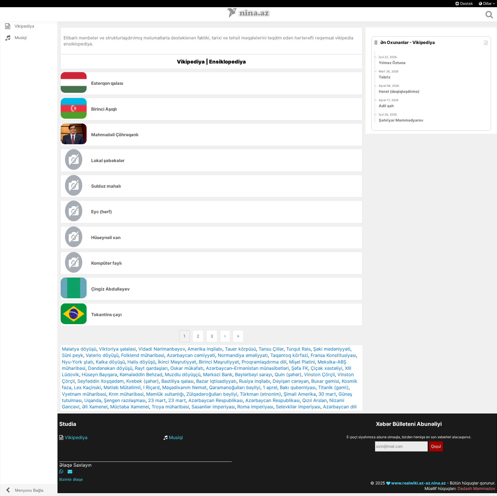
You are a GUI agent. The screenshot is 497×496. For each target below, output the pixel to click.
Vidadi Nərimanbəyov (161, 349)
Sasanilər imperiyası (213, 407)
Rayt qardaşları (151, 368)
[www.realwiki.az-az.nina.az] (248, 14)
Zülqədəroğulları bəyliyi (211, 394)
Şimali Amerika (300, 394)
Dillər (487, 3)
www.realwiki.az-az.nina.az (418, 482)
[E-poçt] (70, 471)
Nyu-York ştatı (77, 362)
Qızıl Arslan (314, 400)
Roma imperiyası (255, 407)
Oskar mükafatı (186, 368)
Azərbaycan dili (340, 407)
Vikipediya (76, 437)
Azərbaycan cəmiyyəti (191, 355)
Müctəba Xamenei (129, 407)
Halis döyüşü (141, 362)
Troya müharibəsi (170, 407)
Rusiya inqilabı (254, 381)
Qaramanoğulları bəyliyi (234, 387)
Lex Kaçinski (87, 387)
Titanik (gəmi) (333, 387)
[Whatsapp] (61, 471)
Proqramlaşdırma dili (264, 362)
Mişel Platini (302, 362)
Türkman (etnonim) (260, 394)
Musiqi (176, 437)
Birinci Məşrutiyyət (219, 362)
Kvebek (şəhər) (142, 381)
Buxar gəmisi (325, 381)
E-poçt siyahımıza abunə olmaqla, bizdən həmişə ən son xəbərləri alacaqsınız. (409, 437)
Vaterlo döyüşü (102, 355)
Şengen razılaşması (125, 400)
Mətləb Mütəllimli (122, 387)
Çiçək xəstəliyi (326, 368)
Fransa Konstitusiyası (333, 355)
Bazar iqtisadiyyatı (216, 381)
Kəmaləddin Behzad (141, 374)
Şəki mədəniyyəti (331, 349)
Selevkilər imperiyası (298, 407)
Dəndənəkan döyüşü (110, 368)
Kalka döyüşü (110, 362)
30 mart (327, 394)
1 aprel (270, 387)
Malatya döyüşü (79, 349)
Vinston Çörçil (319, 374)
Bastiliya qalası (177, 381)
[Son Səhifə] (238, 336)
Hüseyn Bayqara (99, 374)
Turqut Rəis (298, 349)
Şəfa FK (299, 368)
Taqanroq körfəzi (289, 355)
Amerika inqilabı (205, 349)
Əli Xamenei (95, 407)
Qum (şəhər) (288, 374)
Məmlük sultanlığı (165, 394)
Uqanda (92, 400)
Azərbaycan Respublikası (215, 400)
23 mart (157, 400)
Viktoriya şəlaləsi (117, 349)
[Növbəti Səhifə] (225, 336)
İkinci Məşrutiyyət (177, 362)
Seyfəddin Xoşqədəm (100, 381)
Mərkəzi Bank (217, 374)
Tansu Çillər (271, 349)
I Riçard (151, 387)
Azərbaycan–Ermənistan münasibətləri (247, 368)
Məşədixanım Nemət (184, 387)
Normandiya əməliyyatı (243, 355)
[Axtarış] (489, 14)
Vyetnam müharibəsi (84, 394)
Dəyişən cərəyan (291, 381)
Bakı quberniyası (298, 387)
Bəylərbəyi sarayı (253, 374)
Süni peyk (72, 355)
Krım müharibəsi (126, 394)
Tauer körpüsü (240, 349)
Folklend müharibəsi (142, 355)
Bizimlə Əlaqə (71, 479)
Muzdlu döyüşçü (182, 374)
